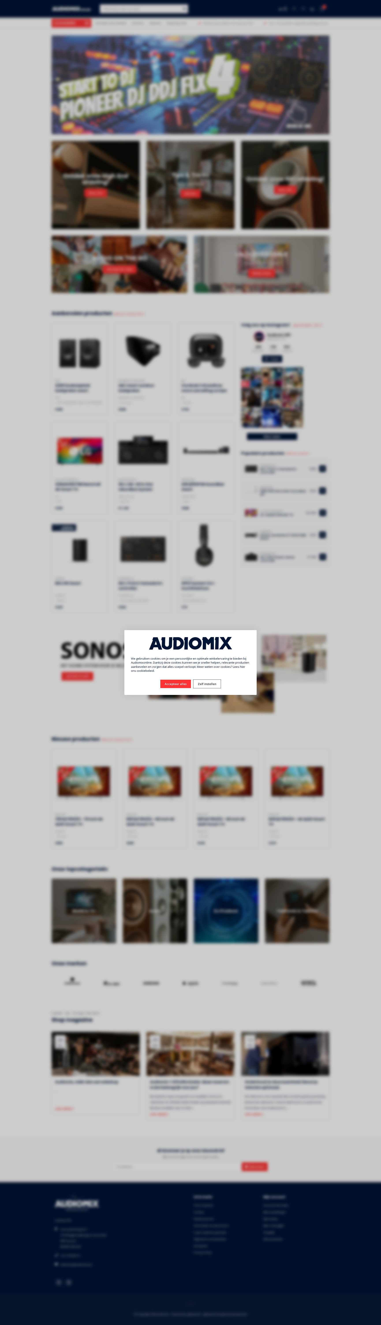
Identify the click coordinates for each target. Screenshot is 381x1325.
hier (242, 667)
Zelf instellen (207, 684)
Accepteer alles (176, 684)
